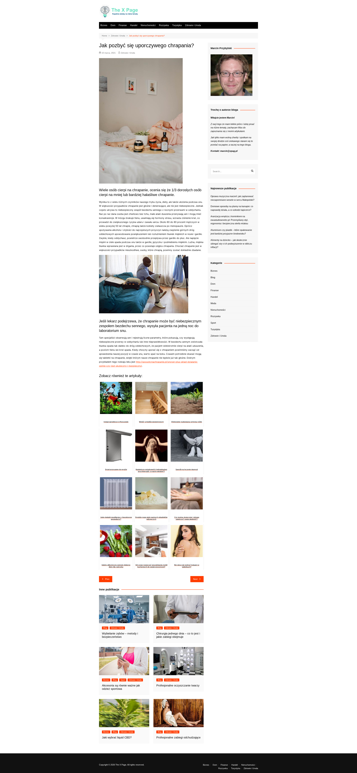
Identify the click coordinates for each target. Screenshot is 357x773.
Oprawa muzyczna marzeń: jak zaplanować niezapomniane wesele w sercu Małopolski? (232, 198)
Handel (133, 25)
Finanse (123, 25)
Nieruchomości (148, 25)
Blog (105, 628)
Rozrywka (164, 25)
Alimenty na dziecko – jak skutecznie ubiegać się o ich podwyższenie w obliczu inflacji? (231, 243)
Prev (107, 579)
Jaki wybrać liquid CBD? (117, 737)
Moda (213, 303)
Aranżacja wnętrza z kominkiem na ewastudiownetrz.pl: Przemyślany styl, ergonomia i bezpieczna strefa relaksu (229, 220)
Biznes (103, 25)
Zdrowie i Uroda (193, 25)
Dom (113, 25)
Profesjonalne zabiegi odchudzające (178, 737)
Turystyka (177, 25)
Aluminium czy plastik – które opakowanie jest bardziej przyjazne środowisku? (231, 232)
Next (195, 579)
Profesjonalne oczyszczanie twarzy (177, 685)
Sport (123, 680)
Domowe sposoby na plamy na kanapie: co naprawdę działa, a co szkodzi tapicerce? (232, 208)
